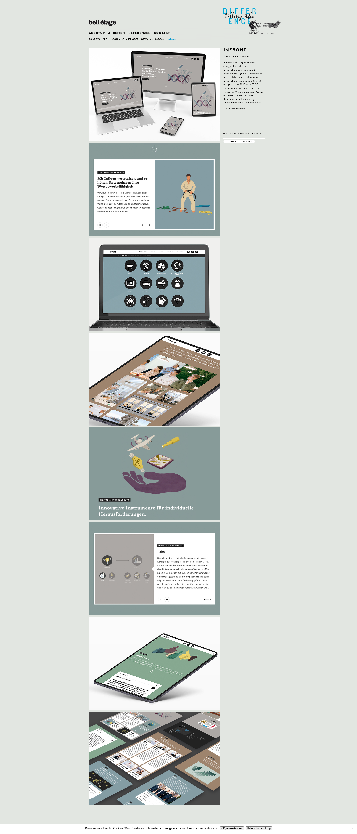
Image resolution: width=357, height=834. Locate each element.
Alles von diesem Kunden (243, 133)
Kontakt (163, 33)
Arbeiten (118, 33)
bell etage (103, 15)
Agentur (98, 33)
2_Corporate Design (126, 39)
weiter (247, 141)
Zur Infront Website (234, 108)
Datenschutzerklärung (259, 828)
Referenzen (141, 33)
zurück (231, 141)
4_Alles (173, 39)
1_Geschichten (100, 39)
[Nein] (352, 829)
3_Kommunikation (154, 39)
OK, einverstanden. (231, 828)
